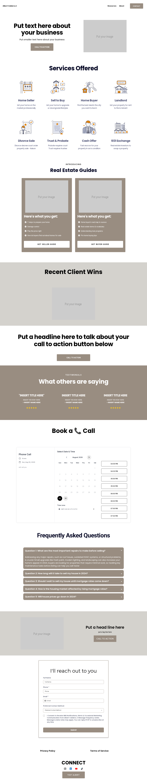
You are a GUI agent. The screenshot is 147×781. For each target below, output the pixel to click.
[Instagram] (65, 769)
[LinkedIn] (71, 769)
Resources (112, 6)
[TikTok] (82, 769)
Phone (46, 687)
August (75, 457)
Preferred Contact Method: (53, 706)
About (121, 6)
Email (45, 696)
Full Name (47, 678)
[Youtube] (76, 769)
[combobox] (76, 509)
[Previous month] (66, 457)
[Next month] (89, 457)
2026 (81, 457)
